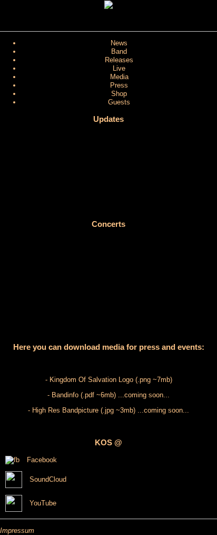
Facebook (41, 460)
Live (119, 68)
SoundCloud (46, 479)
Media (119, 77)
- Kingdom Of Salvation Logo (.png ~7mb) (108, 380)
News (119, 43)
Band (119, 51)
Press (119, 85)
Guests (119, 102)
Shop (119, 94)
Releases (119, 60)
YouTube (41, 503)
